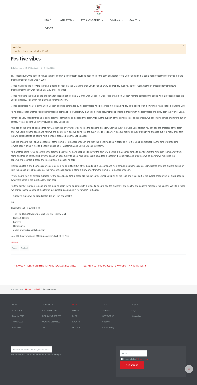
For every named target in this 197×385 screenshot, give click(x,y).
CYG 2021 (16, 327)
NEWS (37, 289)
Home (28, 289)
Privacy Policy (108, 327)
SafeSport (115, 20)
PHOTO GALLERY (50, 310)
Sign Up (135, 310)
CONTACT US (108, 316)
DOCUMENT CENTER (51, 316)
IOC (44, 327)
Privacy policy (142, 359)
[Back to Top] (189, 369)
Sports (15, 248)
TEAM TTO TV (48, 304)
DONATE (76, 327)
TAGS (104, 304)
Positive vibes (26, 58)
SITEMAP (106, 321)
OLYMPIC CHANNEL (51, 321)
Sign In (135, 304)
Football (24, 248)
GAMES (133, 20)
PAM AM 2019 (18, 316)
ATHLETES (66, 20)
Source (14, 241)
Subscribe (136, 316)
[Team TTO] (98, 8)
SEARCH (106, 310)
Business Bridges (52, 354)
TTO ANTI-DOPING (91, 20)
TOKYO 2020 (17, 321)
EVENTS (49, 28)
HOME (48, 20)
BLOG (74, 316)
